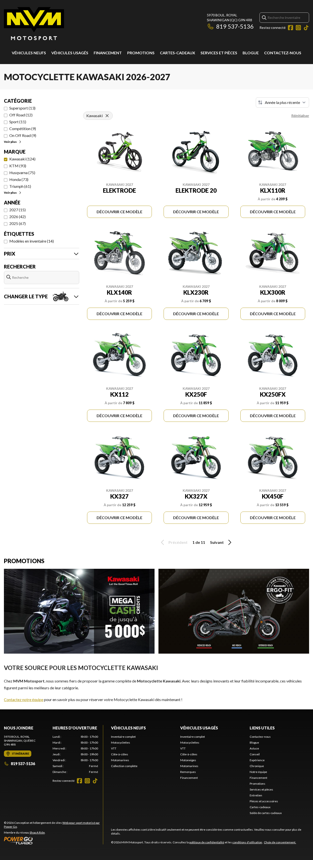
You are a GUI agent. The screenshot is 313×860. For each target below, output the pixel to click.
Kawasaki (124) (22, 158)
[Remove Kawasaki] (107, 116)
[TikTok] (306, 28)
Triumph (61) (20, 186)
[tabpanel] (75, 754)
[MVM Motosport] (34, 23)
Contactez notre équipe (23, 699)
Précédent (178, 542)
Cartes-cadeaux (177, 52)
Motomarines (120, 760)
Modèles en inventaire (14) (31, 241)
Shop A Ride (37, 832)
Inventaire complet (123, 736)
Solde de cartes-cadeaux (266, 813)
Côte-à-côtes (119, 754)
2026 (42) (17, 216)
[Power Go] (53, 840)
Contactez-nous (282, 52)
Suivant (217, 542)
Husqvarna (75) (22, 172)
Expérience (257, 760)
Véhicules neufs (29, 52)
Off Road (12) (21, 114)
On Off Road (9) (22, 135)
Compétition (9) (22, 128)
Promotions (141, 52)
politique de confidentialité (206, 842)
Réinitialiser (300, 115)
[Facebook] (290, 28)
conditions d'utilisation (247, 842)
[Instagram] (298, 28)
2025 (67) (17, 223)
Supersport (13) (22, 108)
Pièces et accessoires (264, 801)
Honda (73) (18, 179)
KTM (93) (17, 165)
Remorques (188, 772)
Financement (108, 52)
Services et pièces (219, 52)
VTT (113, 748)
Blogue (251, 52)
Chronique (257, 766)
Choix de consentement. (280, 842)
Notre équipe (258, 772)
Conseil (255, 754)
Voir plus (10, 142)
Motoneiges (188, 760)
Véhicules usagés (69, 52)
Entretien (256, 795)
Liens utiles (262, 728)
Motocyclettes (120, 742)
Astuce (254, 748)
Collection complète (124, 766)
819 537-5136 (235, 26)
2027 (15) (17, 209)
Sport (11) (17, 121)
